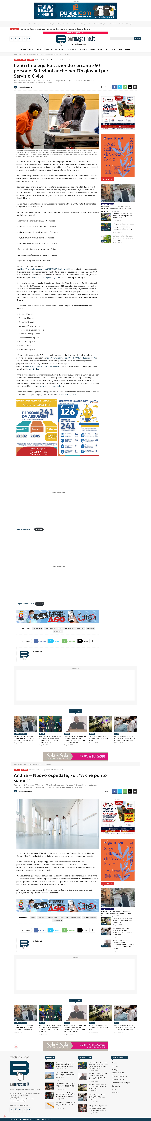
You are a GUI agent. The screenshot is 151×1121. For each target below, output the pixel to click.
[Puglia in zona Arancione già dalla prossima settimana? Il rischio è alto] (49, 1105)
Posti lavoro (90, 628)
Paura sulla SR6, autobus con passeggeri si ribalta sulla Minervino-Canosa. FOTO (65, 1064)
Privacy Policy (21, 1101)
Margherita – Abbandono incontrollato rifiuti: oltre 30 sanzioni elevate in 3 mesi (116, 208)
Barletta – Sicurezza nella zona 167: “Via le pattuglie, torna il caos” (43, 29)
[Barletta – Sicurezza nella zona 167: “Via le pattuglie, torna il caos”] (106, 217)
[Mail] (20, 39)
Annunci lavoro (38, 628)
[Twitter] (24, 39)
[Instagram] (16, 39)
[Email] (130, 87)
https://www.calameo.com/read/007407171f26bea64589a (71, 358)
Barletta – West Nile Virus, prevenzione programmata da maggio (123, 238)
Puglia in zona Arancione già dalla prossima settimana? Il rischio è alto (65, 1104)
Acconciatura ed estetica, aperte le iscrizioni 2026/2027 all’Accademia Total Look (125, 738)
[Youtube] (28, 39)
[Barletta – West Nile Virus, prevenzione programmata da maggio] (106, 239)
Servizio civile (57, 631)
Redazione (28, 87)
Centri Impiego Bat (50, 628)
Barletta (104, 219)
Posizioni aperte (80, 628)
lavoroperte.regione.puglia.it (46, 277)
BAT (24, 59)
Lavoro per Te (69, 628)
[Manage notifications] (5, 1116)
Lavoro (20, 54)
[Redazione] (16, 87)
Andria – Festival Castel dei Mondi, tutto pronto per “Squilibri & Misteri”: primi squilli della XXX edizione (98, 1107)
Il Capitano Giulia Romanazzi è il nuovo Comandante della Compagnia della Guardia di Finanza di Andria (123, 227)
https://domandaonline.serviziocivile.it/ (44, 366)
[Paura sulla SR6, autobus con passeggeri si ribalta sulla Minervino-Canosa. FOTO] (49, 1065)
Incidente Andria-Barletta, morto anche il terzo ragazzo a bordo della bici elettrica (65, 1094)
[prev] (136, 29)
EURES (60, 628)
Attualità (18, 59)
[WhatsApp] (125, 87)
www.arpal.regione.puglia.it (51, 386)
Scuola (117, 733)
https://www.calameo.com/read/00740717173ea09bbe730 (45, 269)
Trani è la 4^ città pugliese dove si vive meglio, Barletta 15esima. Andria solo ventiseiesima (65, 1074)
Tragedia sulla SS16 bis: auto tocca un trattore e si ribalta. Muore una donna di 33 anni (65, 1085)
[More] (92, 641)
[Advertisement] (75, 685)
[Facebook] (12, 39)
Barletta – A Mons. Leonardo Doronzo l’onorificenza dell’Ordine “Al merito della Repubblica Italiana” (75, 739)
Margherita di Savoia (108, 204)
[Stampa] (135, 87)
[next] (140, 29)
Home (15, 54)
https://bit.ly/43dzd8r (68, 394)
